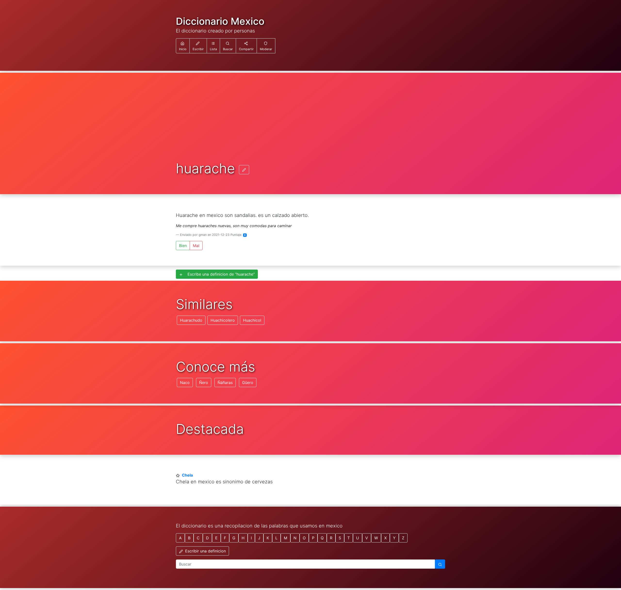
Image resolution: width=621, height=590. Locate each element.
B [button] (189, 537)
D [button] (207, 537)
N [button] (295, 537)
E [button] (216, 537)
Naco (185, 382)
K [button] (268, 537)
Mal (196, 245)
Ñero (203, 382)
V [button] (366, 537)
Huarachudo (191, 320)
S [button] (340, 537)
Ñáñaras (225, 382)
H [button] (243, 537)
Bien (183, 245)
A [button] (180, 537)
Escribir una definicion (205, 551)
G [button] (233, 537)
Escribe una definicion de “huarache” (219, 274)
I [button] (251, 537)
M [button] (285, 537)
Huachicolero (223, 320)
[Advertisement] (310, 125)
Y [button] (394, 537)
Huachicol (252, 320)
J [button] (259, 537)
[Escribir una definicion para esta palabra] (244, 169)
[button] (213, 45)
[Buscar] (440, 564)
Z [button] (403, 537)
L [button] (276, 537)
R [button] (331, 537)
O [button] (304, 537)
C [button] (198, 537)
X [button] (385, 537)
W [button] (376, 537)
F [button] (225, 537)
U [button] (357, 537)
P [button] (313, 537)
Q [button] (322, 537)
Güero (247, 382)
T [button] (348, 537)
